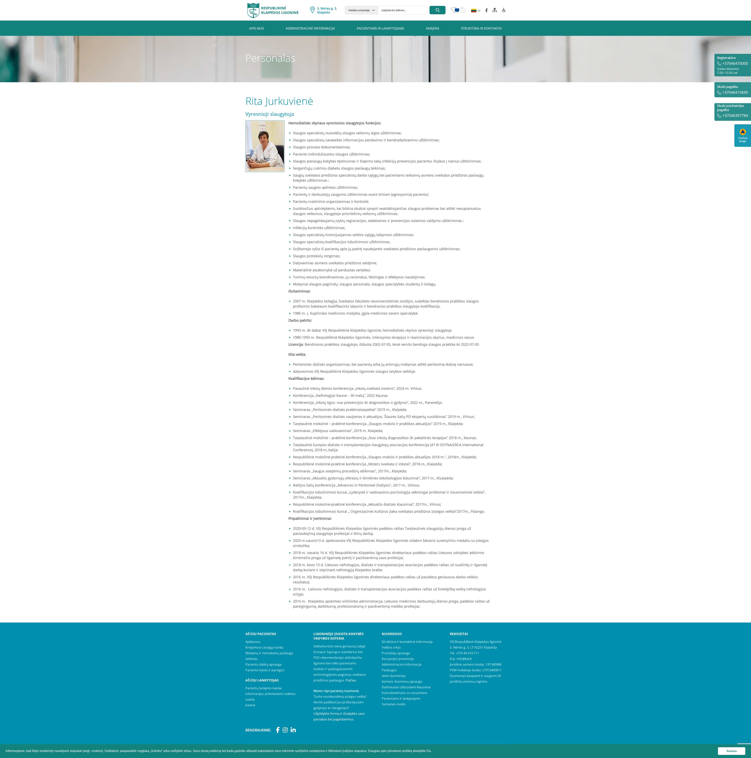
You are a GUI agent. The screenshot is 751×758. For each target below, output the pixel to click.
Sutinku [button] (732, 751)
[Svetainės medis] (494, 11)
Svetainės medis (394, 704)
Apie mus (256, 28)
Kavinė (250, 705)
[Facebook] (486, 10)
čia (429, 751)
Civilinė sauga (742, 139)
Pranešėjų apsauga (396, 653)
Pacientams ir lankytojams (380, 28)
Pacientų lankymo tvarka (263, 688)
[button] (432, 751)
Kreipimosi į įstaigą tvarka (264, 647)
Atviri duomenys (394, 676)
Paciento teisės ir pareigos (264, 670)
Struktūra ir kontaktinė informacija (407, 642)
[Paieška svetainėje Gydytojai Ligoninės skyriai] (361, 10)
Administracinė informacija (310, 28)
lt (473, 11)
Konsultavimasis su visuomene (404, 693)
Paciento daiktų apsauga (263, 664)
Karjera (432, 28)
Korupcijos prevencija (398, 659)
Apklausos (253, 642)
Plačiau (351, 680)
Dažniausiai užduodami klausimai (406, 687)
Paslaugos (389, 670)
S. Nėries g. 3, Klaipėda (327, 10)
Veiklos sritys (391, 647)
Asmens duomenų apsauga (402, 681)
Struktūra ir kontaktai (481, 28)
